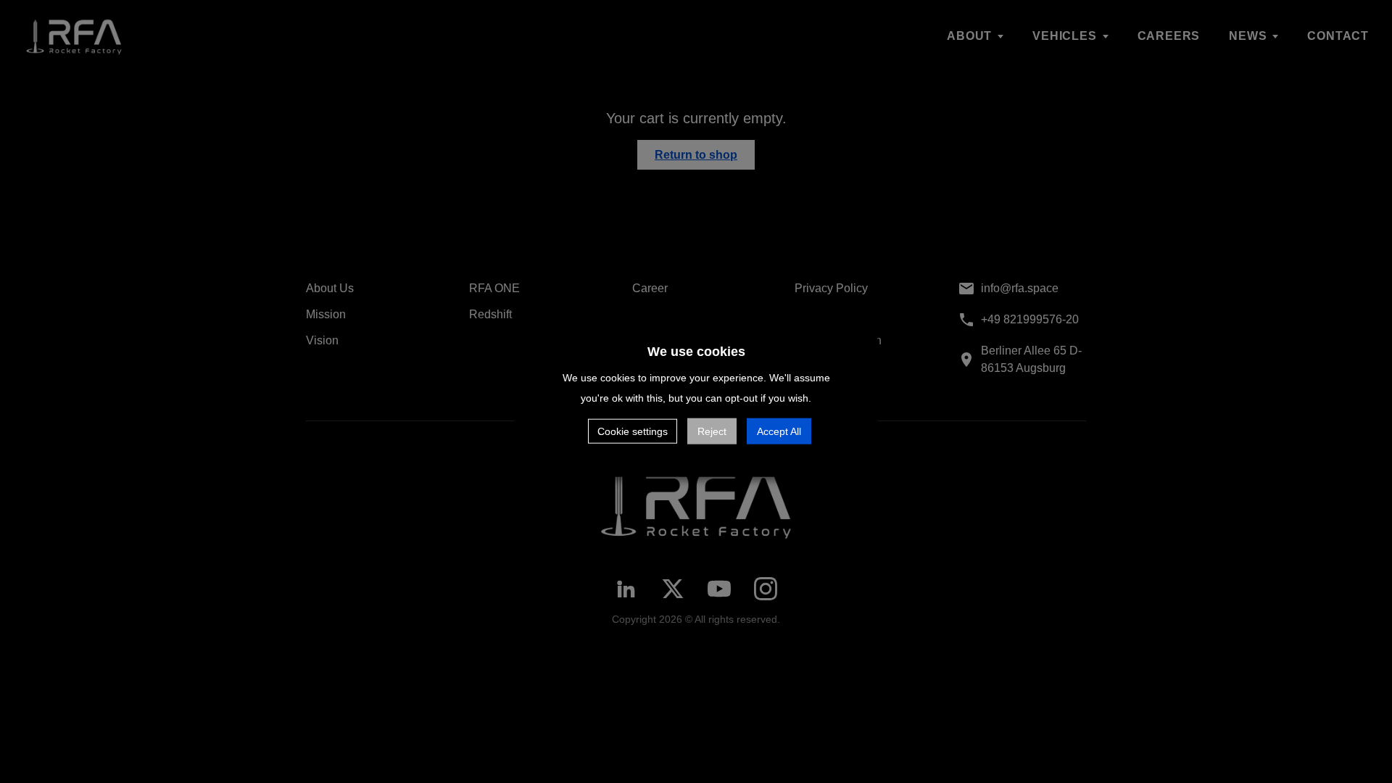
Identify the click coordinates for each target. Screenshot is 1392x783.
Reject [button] (711, 430)
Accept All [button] (779, 430)
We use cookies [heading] (696, 351)
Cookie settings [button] (632, 430)
